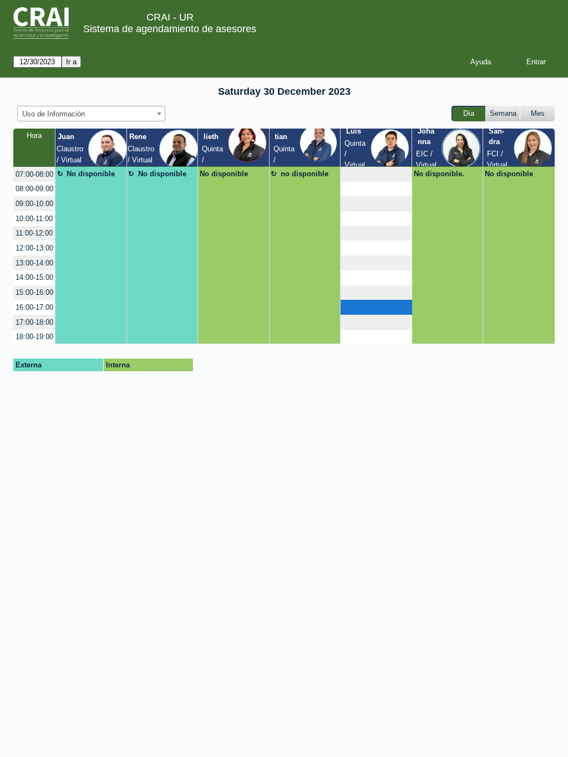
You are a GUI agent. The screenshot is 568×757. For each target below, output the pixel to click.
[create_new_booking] (376, 174)
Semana (503, 113)
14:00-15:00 (34, 277)
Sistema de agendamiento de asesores (169, 28)
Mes (538, 113)
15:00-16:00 (34, 292)
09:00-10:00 (34, 204)
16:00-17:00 (34, 307)
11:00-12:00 (34, 233)
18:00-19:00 (34, 337)
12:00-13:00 (34, 248)
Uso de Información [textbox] (53, 114)
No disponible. (439, 174)
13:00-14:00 (34, 263)
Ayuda (480, 62)
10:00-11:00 (34, 218)
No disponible (91, 174)
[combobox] (91, 113)
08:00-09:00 (34, 189)
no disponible (304, 174)
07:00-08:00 (34, 174)
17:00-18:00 (34, 322)
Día (468, 113)
